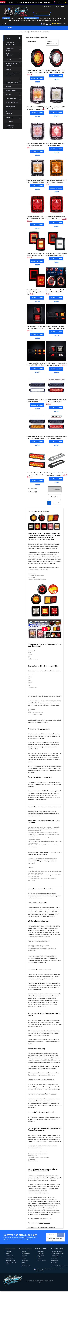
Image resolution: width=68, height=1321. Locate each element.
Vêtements (9, 117)
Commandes (41, 1255)
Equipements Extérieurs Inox (10, 43)
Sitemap (23, 1262)
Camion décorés (11, 98)
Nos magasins (25, 1260)
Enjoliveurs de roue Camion (11, 64)
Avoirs (39, 1257)
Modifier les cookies (26, 1265)
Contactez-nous (25, 1264)
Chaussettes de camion (10, 107)
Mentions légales (26, 1253)
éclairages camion (44, 1223)
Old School (9, 121)
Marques (8, 94)
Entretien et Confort (12, 82)
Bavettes (9, 69)
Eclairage (9, 59)
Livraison (24, 1251)
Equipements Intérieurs (10, 54)
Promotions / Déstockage (10, 126)
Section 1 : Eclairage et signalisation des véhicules (42, 1004)
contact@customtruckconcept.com (38, 2)
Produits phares (11, 90)
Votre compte (41, 1249)
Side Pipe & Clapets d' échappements (12, 74)
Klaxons (8, 78)
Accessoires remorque (9, 112)
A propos (24, 1258)
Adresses (40, 1258)
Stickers (8, 86)
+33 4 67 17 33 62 (16, 2)
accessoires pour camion (47, 1146)
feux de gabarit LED (45, 1218)
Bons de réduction (42, 1260)
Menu (8, 38)
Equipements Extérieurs (10, 49)
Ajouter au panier (37, 78)
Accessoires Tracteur (12, 102)
